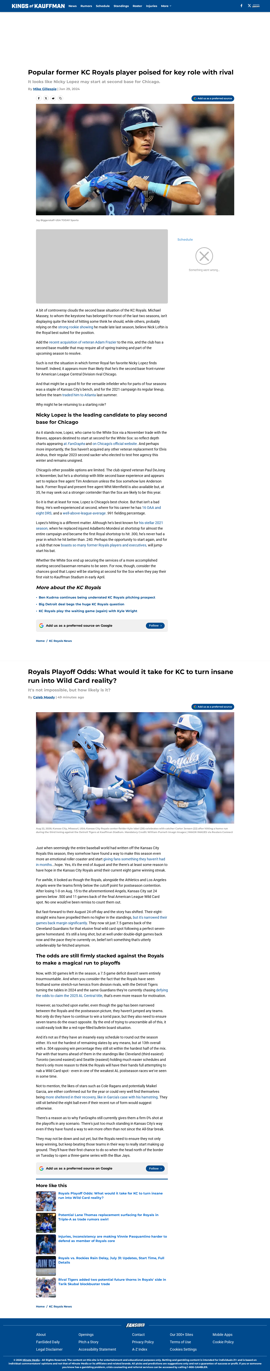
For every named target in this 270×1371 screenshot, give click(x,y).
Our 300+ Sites (181, 1334)
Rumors (86, 6)
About (41, 1334)
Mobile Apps (222, 1334)
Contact (138, 1334)
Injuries (151, 6)
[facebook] (241, 5)
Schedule (103, 6)
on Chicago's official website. (116, 444)
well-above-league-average (84, 513)
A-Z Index (139, 1349)
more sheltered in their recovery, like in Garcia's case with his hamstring (102, 1097)
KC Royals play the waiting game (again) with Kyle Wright (88, 611)
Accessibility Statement (97, 1349)
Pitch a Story (89, 1342)
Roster (137, 6)
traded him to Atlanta (79, 395)
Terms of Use (180, 1342)
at (75, 444)
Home (40, 641)
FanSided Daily (48, 1342)
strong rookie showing (76, 327)
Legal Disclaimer (49, 1349)
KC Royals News (60, 641)
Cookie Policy (223, 1342)
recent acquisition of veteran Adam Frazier (82, 342)
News (73, 6)
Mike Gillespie (45, 89)
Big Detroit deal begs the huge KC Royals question (81, 604)
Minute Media (31, 1359)
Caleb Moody (44, 697)
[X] (249, 5)
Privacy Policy (143, 1342)
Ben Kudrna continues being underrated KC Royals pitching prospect (97, 597)
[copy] (60, 98)
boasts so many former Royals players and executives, (104, 545)
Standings (121, 6)
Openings (86, 1334)
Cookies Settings (183, 1349)
